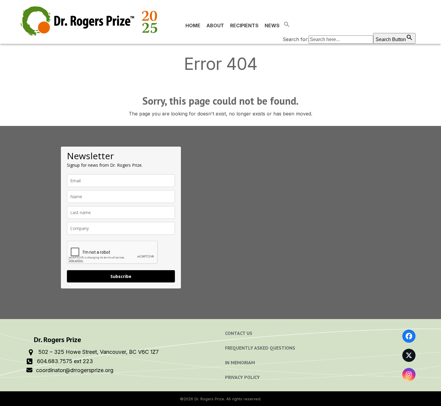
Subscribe (120, 276)
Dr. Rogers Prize (209, 398)
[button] (349, 25)
